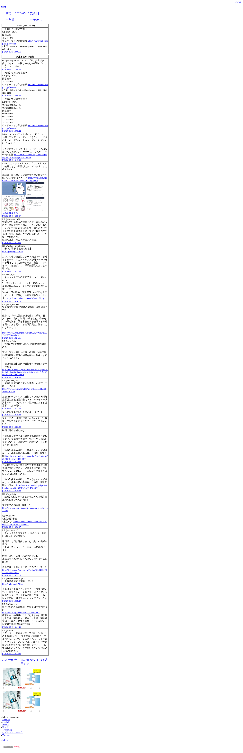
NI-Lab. (238, 2)
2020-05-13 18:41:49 (12, 627)
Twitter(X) (7, 730)
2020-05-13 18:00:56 (12, 52)
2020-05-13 (22, 13)
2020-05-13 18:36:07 (12, 527)
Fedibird (6, 719)
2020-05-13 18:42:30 (12, 654)
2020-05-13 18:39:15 (12, 575)
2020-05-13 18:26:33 (12, 427)
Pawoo (5, 724)
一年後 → (36, 19)
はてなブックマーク (12, 732)
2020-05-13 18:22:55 (12, 243)
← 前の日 (8, 13)
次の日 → (36, 13)
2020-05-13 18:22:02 (12, 216)
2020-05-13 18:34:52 (12, 462)
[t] (3, 52)
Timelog (6, 735)
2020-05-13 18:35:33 (12, 491)
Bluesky (6, 727)
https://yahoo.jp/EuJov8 (12, 251)
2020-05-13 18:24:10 (12, 301)
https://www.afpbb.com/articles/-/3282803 (21, 612)
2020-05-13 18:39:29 (12, 601)
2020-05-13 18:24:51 (12, 338)
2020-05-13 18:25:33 (12, 415)
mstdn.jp (6, 722)
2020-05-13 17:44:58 (12, 69)
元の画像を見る (10, 213)
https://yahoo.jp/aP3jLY (12, 584)
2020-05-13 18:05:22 (12, 131)
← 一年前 (8, 19)
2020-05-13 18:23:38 (12, 271)
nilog (3, 6)
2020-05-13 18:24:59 (12, 377)
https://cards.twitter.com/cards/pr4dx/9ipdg (25, 298)
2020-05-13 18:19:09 (12, 160)
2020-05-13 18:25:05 (12, 408)
